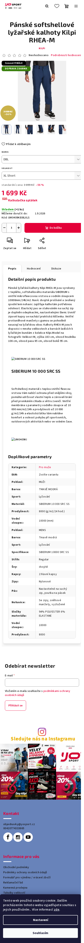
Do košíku (56, 228)
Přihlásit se (15, 706)
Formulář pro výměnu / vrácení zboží (27, 877)
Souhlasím (40, 933)
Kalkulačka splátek (22, 200)
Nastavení (40, 920)
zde (56, 909)
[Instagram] (18, 837)
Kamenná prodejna (15, 888)
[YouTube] (28, 837)
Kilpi (42, 48)
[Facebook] (8, 837)
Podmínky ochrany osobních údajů (25, 872)
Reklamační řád (13, 883)
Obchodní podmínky (16, 867)
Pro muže (45, 467)
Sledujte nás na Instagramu (43, 738)
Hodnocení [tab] (34, 269)
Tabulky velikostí (14, 893)
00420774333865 (13, 828)
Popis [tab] (12, 269)
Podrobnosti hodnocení (66, 55)
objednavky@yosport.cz (19, 824)
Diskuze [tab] (56, 269)
